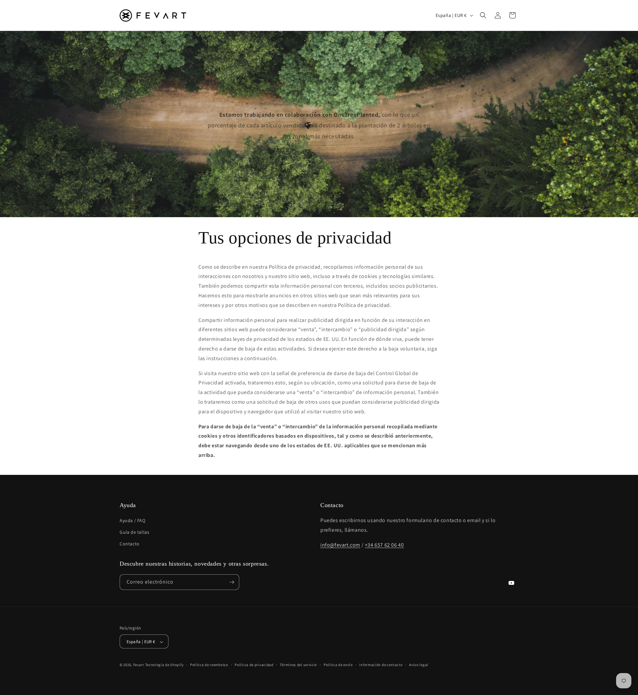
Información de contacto (380, 664)
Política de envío (338, 664)
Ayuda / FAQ (133, 520)
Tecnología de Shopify (164, 665)
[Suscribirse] (231, 582)
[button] (483, 15)
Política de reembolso (209, 664)
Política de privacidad (254, 664)
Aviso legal (418, 664)
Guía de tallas (134, 532)
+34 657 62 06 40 (384, 544)
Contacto (130, 544)
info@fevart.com (340, 544)
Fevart (138, 665)
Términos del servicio (298, 664)
